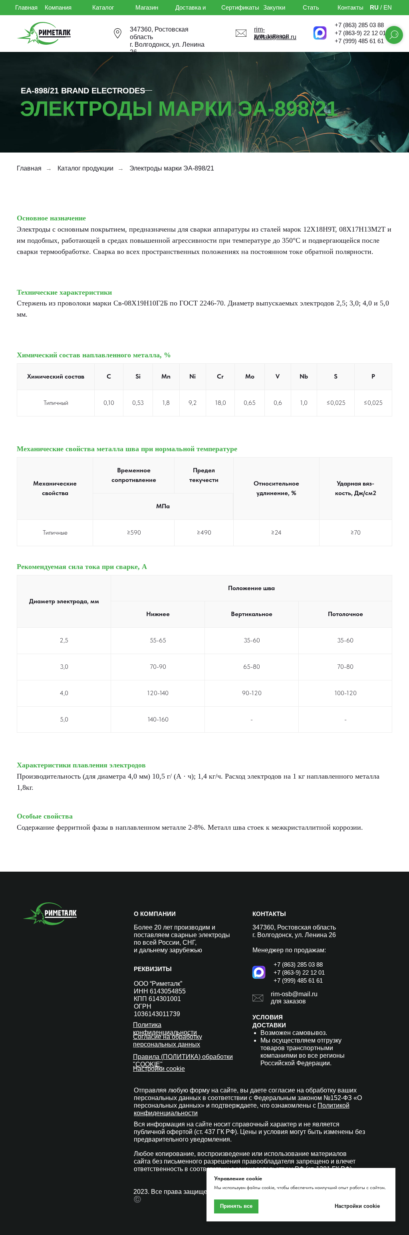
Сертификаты (240, 7)
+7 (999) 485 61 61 (359, 41)
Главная (26, 7)
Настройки (149, 1068)
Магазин (146, 7)
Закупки (274, 7)
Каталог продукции (85, 168)
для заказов (288, 1001)
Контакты (350, 7)
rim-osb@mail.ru (294, 994)
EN (387, 7)
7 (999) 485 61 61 (300, 980)
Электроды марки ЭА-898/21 (171, 168)
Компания (58, 7)
